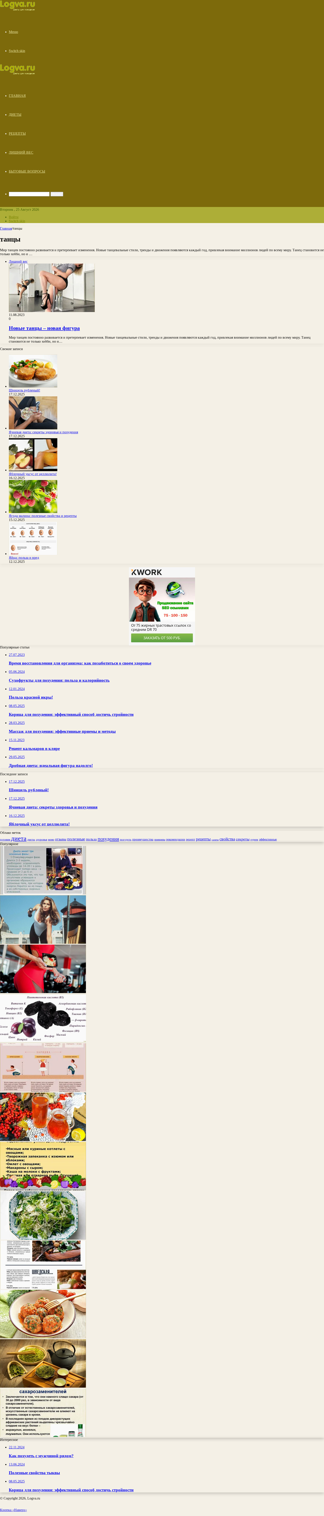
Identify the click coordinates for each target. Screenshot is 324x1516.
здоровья (41, 839)
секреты (243, 839)
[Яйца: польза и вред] (33, 554)
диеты (31, 839)
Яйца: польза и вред (24, 557)
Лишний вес (21, 152)
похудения (108, 839)
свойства (227, 839)
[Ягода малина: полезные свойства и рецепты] (33, 512)
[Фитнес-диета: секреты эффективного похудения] (43, 992)
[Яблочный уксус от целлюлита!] (33, 470)
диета (18, 838)
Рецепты (17, 133)
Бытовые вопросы (27, 171)
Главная (17, 96)
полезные (76, 838)
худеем (254, 839)
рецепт (190, 839)
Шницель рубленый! (24, 390)
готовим (5, 839)
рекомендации (175, 839)
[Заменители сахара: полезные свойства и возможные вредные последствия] (43, 1436)
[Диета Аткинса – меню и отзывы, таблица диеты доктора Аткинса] (43, 893)
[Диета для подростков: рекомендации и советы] (43, 1189)
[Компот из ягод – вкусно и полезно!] (43, 1140)
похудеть (125, 839)
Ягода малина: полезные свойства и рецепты (43, 516)
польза (91, 839)
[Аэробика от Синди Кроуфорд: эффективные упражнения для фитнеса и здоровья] (43, 942)
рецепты (203, 839)
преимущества (142, 839)
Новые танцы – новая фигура (44, 328)
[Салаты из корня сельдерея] (43, 1238)
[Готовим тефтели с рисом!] (43, 1337)
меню (51, 839)
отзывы (60, 839)
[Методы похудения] (22, 9)
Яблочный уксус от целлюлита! (33, 474)
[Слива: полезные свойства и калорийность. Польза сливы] (43, 1041)
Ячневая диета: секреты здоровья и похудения (43, 432)
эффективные (268, 839)
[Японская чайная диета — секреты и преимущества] (43, 1386)
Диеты (15, 114)
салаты (215, 839)
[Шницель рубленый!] (33, 386)
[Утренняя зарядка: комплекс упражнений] (43, 1090)
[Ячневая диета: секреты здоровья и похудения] (33, 428)
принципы (159, 839)
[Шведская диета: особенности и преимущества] (43, 1288)
